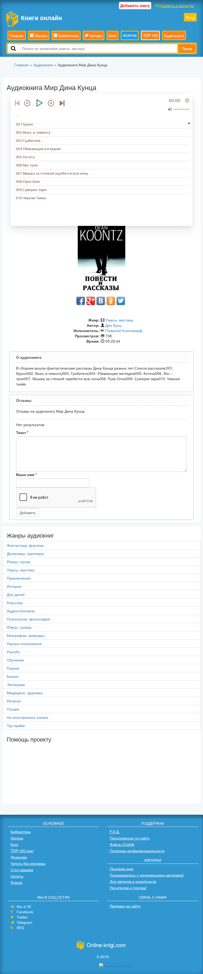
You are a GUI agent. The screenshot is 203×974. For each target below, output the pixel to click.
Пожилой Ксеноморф (123, 330)
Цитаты (17, 876)
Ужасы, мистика (119, 320)
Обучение (15, 660)
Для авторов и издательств (133, 881)
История (14, 586)
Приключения (19, 578)
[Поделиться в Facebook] (80, 301)
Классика (15, 602)
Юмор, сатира (19, 627)
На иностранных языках (27, 717)
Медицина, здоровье (25, 692)
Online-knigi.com (106, 945)
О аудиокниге (28, 357)
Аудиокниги (174, 35)
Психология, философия (28, 619)
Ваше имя (26, 474)
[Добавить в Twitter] (121, 301)
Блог (113, 35)
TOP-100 (150, 35)
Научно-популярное (24, 643)
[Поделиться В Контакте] (100, 301)
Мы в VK (24, 906)
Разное (13, 668)
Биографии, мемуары (26, 635)
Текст (22, 432)
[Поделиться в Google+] (90, 301)
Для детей (16, 594)
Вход (190, 17)
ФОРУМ (130, 35)
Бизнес (13, 676)
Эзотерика (16, 684)
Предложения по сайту (130, 838)
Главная (17, 35)
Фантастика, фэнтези (25, 545)
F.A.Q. (115, 831)
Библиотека (68, 35)
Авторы (95, 35)
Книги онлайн (41, 17)
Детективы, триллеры (25, 553)
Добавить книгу (135, 5)
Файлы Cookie (122, 844)
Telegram (24, 922)
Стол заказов (22, 869)
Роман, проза (18, 561)
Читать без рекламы (28, 863)
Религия (14, 700)
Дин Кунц (113, 325)
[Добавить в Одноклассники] (111, 301)
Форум (16, 882)
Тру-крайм (16, 725)
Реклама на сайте (125, 905)
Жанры (40, 35)
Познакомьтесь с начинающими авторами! (147, 875)
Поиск (187, 48)
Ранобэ (13, 651)
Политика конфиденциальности (137, 850)
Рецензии (19, 857)
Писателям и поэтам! (128, 887)
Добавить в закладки (176, 5)
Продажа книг (121, 868)
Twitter (22, 917)
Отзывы (23, 400)
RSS (20, 928)
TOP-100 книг (22, 850)
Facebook (25, 912)
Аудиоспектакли (21, 610)
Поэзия (13, 709)
